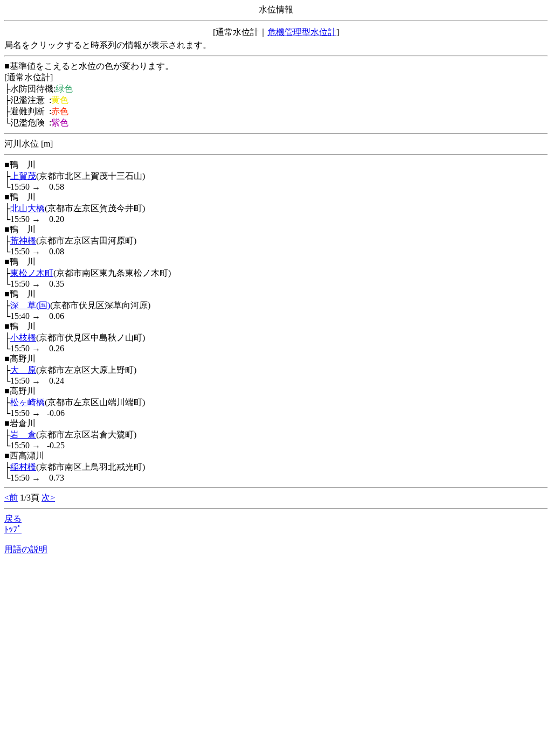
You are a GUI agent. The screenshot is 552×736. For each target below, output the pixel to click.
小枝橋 (23, 337)
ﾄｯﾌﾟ (13, 529)
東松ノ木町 (31, 272)
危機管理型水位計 (301, 32)
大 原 (23, 369)
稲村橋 (23, 466)
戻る (13, 518)
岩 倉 (23, 434)
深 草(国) (30, 305)
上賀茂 (23, 175)
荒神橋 (23, 240)
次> (48, 497)
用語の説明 (25, 549)
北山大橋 (27, 208)
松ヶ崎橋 (27, 402)
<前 (11, 497)
